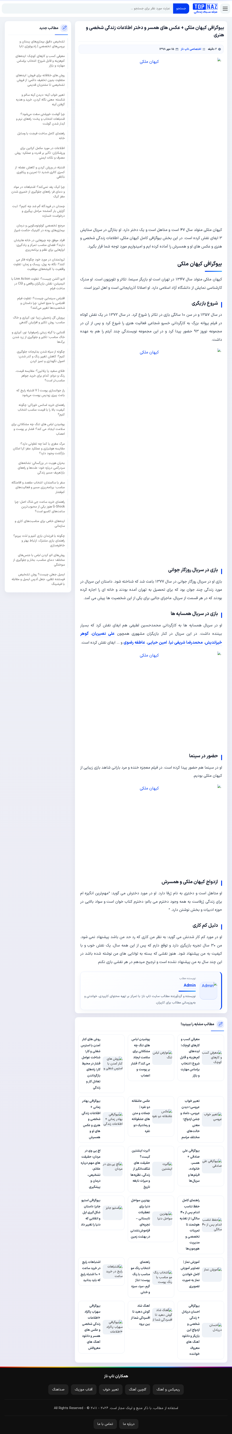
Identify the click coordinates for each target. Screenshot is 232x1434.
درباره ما (129, 1424)
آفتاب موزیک (84, 1389)
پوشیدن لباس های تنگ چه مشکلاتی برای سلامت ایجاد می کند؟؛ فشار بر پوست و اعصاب (38, 429)
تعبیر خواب (111, 1389)
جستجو (181, 8)
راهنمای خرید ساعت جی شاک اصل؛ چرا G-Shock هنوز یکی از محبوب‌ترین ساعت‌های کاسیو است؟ (40, 507)
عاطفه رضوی (134, 643)
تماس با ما (105, 1424)
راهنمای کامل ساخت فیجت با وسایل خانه (41, 136)
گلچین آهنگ (137, 1389)
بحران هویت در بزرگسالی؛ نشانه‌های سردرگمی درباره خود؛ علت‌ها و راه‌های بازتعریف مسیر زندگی (41, 468)
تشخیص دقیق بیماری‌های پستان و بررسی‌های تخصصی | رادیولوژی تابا (42, 44)
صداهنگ (58, 1389)
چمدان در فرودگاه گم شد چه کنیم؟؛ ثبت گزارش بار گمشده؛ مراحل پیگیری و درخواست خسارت (38, 211)
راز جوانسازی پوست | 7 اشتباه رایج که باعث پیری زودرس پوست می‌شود (40, 393)
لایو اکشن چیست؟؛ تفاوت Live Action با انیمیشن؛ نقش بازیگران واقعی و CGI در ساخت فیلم (38, 284)
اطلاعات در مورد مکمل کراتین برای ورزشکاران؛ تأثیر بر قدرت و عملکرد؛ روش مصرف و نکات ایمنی (40, 153)
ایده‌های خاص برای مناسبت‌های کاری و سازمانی (40, 523)
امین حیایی (157, 643)
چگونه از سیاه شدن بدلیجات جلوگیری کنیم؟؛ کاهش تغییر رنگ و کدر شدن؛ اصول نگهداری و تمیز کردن (41, 356)
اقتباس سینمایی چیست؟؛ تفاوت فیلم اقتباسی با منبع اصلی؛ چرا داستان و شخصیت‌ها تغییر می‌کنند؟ (41, 303)
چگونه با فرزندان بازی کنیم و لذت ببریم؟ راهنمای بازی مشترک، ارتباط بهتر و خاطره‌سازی (39, 541)
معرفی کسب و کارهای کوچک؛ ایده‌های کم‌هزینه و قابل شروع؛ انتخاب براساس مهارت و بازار (40, 61)
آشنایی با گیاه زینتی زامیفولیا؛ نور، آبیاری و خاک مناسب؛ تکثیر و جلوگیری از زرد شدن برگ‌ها (38, 337)
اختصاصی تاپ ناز (191, 49)
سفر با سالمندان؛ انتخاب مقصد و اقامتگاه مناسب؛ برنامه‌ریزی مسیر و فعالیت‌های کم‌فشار (38, 487)
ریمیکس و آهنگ (168, 1389)
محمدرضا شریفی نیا (186, 643)
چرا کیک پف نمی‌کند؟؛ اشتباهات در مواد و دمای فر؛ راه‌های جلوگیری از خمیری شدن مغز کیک (38, 192)
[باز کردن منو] (225, 9)
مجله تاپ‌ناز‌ (205, 8)
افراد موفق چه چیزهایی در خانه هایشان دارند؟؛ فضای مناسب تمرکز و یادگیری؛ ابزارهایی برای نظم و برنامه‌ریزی (39, 245)
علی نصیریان (103, 634)
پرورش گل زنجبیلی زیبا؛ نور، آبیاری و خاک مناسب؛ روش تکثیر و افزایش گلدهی (39, 320)
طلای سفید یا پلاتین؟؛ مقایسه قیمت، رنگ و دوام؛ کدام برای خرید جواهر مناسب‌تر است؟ (40, 376)
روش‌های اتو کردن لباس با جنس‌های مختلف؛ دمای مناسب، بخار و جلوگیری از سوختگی (39, 560)
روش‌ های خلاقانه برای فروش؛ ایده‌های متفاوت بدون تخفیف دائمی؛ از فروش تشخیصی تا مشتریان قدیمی (40, 80)
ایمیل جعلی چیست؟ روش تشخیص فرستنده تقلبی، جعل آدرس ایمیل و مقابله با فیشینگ (38, 579)
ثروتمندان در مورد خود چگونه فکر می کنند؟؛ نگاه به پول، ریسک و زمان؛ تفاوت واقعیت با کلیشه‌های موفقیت (39, 264)
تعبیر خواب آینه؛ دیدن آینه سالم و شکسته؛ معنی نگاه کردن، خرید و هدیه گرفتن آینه (40, 100)
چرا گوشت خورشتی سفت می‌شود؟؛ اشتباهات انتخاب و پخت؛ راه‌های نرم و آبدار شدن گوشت (40, 119)
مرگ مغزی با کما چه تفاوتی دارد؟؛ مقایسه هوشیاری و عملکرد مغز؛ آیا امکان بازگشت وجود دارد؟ (39, 448)
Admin (190, 986)
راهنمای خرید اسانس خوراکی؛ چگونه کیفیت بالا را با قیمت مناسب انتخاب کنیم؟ (41, 410)
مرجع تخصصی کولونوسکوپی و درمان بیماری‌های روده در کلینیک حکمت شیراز (39, 228)
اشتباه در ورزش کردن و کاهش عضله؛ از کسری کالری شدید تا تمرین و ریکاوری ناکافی (40, 172)
